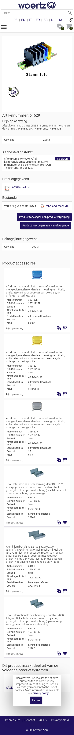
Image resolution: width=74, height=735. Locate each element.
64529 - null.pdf (21, 187)
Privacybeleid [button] (60, 720)
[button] (4, 27)
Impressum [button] (12, 720)
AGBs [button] (43, 720)
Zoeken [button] (70, 12)
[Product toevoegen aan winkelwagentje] (65, 328)
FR (38, 20)
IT (30, 20)
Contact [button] (29, 720)
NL (53, 20)
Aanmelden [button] (71, 20)
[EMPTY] (37, 57)
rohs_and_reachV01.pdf (58, 206)
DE (15, 20)
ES (45, 20)
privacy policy (41, 693)
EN (23, 20)
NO (61, 20)
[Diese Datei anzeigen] (7, 189)
